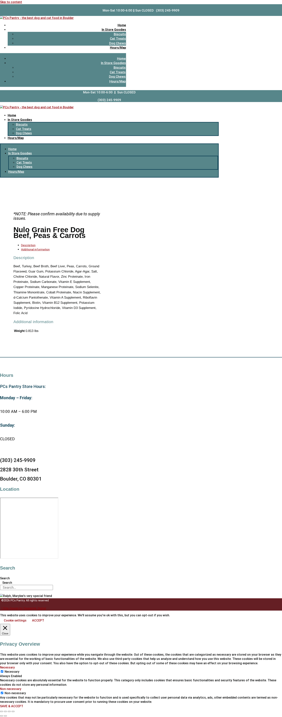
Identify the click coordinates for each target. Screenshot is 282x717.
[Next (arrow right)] (5, 715)
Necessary (12, 671)
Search (5, 578)
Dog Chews (117, 43)
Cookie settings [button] (15, 620)
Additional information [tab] (35, 249)
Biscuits (120, 34)
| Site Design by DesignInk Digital (23, 608)
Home (122, 25)
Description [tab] (28, 245)
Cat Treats (118, 38)
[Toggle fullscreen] (5, 711)
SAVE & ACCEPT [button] (11, 706)
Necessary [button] (7, 667)
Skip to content (11, 2)
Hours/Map (118, 47)
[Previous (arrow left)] (1, 715)
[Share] (9, 711)
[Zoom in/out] (1, 711)
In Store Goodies (114, 29)
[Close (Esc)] (13, 711)
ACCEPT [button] (38, 620)
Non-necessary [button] (10, 689)
